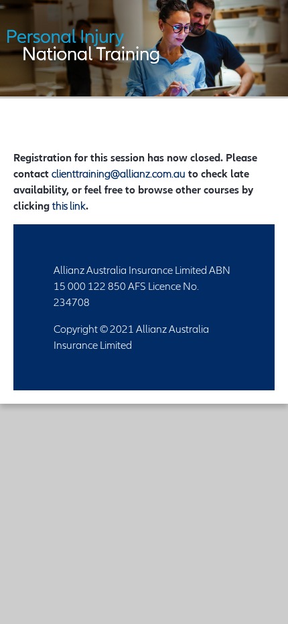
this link (69, 206)
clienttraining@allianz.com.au (119, 173)
